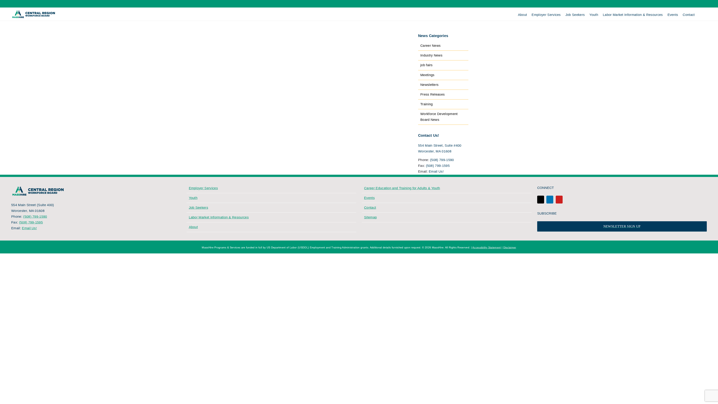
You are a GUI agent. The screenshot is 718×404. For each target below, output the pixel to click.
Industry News (431, 55)
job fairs (426, 65)
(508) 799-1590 (442, 160)
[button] (700, 14)
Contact (370, 207)
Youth (193, 198)
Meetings (427, 75)
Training (426, 104)
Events (369, 198)
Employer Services (203, 188)
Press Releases (432, 94)
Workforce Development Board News (439, 117)
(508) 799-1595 (438, 166)
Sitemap (370, 217)
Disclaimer (509, 247)
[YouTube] (559, 199)
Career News (430, 46)
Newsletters (429, 85)
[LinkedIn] (549, 199)
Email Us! (436, 171)
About (193, 227)
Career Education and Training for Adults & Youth (402, 188)
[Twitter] (540, 199)
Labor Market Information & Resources (219, 217)
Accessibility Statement (486, 247)
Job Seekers (198, 207)
